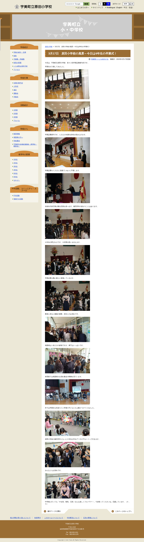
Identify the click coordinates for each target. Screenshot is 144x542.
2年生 (16, 163)
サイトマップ (98, 7)
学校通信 (17, 141)
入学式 (16, 86)
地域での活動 (18, 199)
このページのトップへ (120, 511)
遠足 (15, 90)
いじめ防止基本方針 (21, 66)
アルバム (17, 120)
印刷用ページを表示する (99, 59)
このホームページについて (53, 518)
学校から (24, 129)
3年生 (16, 166)
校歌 (15, 56)
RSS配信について (73, 518)
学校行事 (24, 78)
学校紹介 (24, 47)
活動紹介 (24, 105)
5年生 (16, 173)
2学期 (16, 113)
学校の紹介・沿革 (20, 52)
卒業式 (16, 97)
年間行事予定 (18, 83)
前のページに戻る (55, 511)
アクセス (17, 70)
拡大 (131, 4)
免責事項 (37, 518)
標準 (125, 4)
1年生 (16, 159)
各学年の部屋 (24, 154)
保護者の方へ (18, 137)
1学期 (16, 110)
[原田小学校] (72, 26)
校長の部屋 (17, 63)
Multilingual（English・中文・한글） (120, 7)
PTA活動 (17, 195)
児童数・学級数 (19, 59)
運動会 (16, 93)
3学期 (16, 117)
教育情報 (17, 134)
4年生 (16, 170)
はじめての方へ (83, 7)
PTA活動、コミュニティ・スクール (24, 190)
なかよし (17, 180)
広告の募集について (90, 518)
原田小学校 (48, 46)
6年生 (16, 177)
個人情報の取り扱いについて (20, 518)
